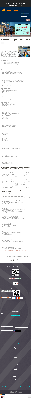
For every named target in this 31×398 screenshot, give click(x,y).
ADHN (7, 253)
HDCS (4, 253)
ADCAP (19, 253)
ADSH (13, 253)
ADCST (15, 369)
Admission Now (9, 68)
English (22, 16)
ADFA (16, 371)
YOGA (15, 385)
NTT (15, 379)
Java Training (15, 376)
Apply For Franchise (20, 68)
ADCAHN (21, 253)
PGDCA (15, 366)
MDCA (15, 370)
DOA (2, 253)
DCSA (10, 253)
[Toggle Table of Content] (2, 43)
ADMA (15, 253)
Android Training (15, 375)
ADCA (17, 253)
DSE (8, 253)
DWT (12, 253)
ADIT (5, 253)
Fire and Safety (15, 380)
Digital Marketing (24, 253)
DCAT (15, 367)
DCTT (15, 368)
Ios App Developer (15, 364)
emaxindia (16, 260)
